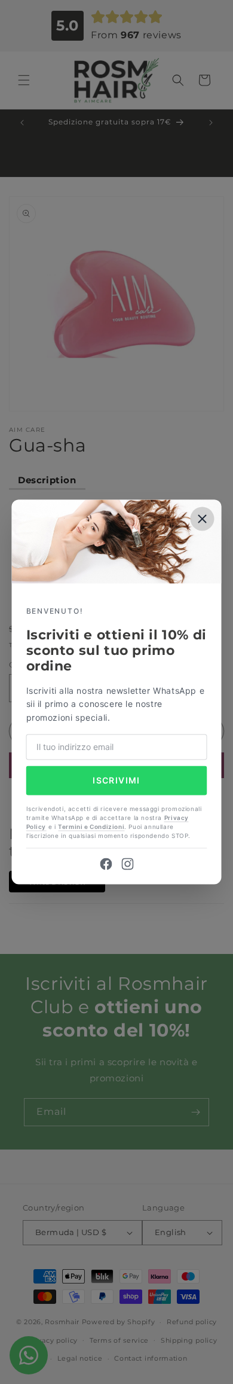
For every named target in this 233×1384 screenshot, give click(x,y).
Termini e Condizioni (91, 827)
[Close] (202, 519)
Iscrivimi (116, 780)
